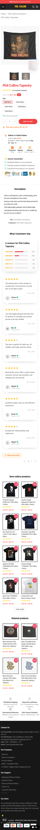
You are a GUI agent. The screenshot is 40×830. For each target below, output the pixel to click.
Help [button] (36, 827)
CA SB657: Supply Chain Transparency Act (16, 767)
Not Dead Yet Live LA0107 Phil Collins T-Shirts (10, 534)
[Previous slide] (4, 45)
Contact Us (5, 787)
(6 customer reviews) (19, 90)
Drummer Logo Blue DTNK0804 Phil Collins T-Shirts (29, 534)
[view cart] (37, 6)
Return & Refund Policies (10, 783)
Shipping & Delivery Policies (11, 777)
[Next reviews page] (35, 461)
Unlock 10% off (4, 820)
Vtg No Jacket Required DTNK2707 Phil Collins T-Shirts (28, 502)
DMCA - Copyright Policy (10, 764)
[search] (33, 6)
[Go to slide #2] (25, 76)
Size (4, 98)
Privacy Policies (7, 760)
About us (5, 754)
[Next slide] (35, 45)
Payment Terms (7, 780)
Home (3, 14)
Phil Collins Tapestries (9, 17)
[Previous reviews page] (25, 461)
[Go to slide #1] (14, 76)
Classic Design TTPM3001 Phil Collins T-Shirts (29, 566)
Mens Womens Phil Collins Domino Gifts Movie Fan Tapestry (10, 644)
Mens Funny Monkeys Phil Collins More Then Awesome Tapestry (28, 678)
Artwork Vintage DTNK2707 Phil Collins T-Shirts (10, 502)
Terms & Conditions (8, 757)
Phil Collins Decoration (17, 14)
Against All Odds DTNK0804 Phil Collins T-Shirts (10, 566)
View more (20, 609)
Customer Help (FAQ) (9, 790)
